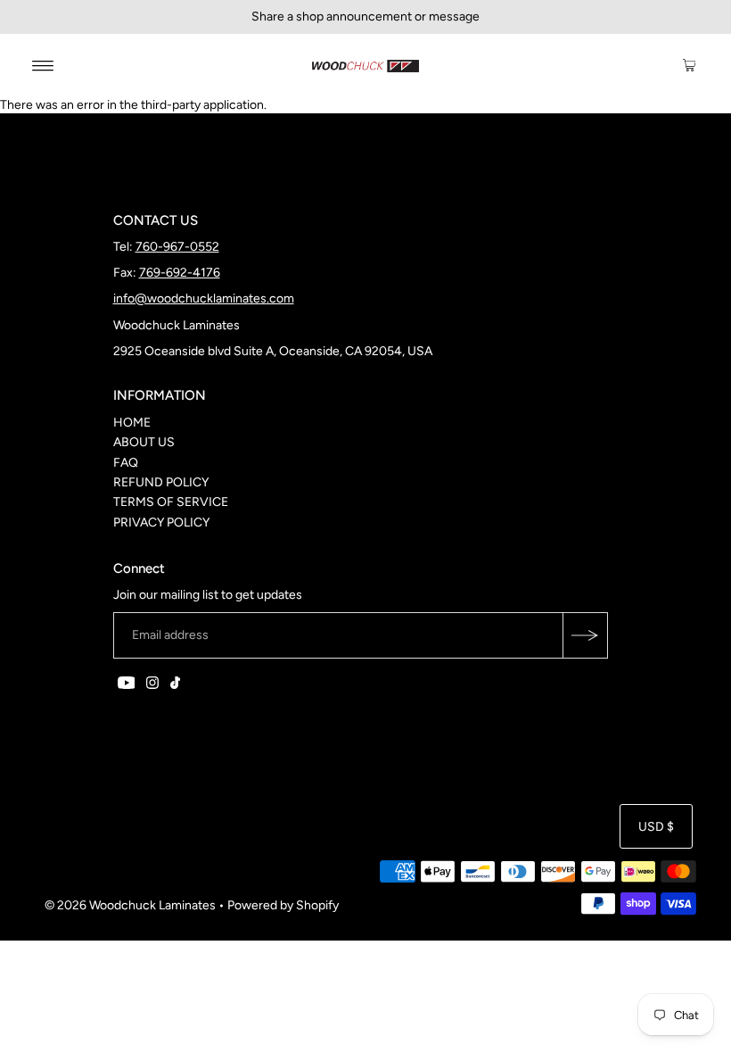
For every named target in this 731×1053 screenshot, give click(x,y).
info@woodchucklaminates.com (203, 298)
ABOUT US (144, 442)
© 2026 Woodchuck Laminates (130, 905)
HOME (132, 422)
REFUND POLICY (161, 482)
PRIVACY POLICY (161, 522)
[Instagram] (152, 685)
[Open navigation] (43, 65)
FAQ (125, 462)
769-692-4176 (179, 272)
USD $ (656, 826)
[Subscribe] (585, 635)
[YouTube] (127, 685)
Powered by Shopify (283, 905)
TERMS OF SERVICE (170, 502)
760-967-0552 (177, 246)
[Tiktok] (175, 685)
